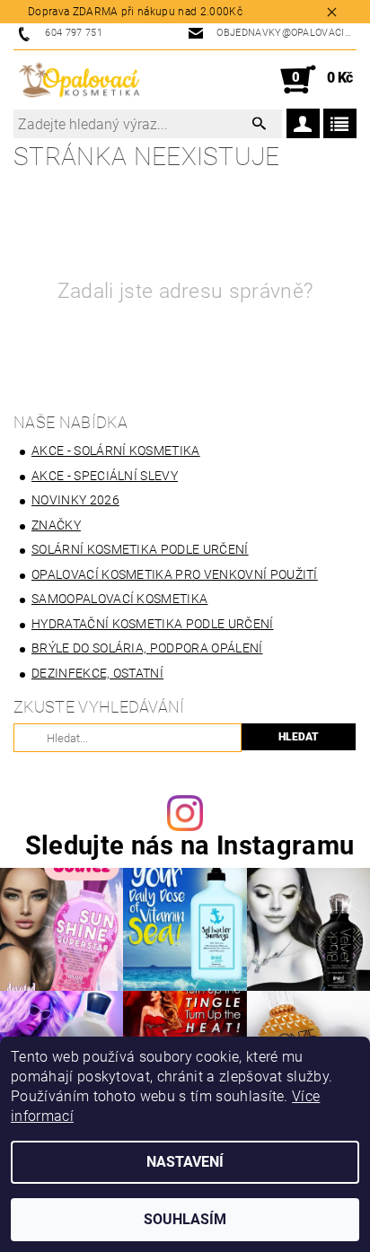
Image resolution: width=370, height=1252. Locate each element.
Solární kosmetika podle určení (140, 549)
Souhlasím (185, 1219)
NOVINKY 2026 (75, 500)
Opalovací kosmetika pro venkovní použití (174, 574)
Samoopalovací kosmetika (119, 598)
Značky (56, 525)
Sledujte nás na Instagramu (189, 846)
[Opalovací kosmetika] (79, 80)
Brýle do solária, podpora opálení (147, 648)
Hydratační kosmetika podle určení (152, 624)
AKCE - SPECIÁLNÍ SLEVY (104, 475)
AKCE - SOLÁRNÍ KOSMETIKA (115, 450)
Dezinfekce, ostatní (97, 673)
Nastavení (185, 1161)
